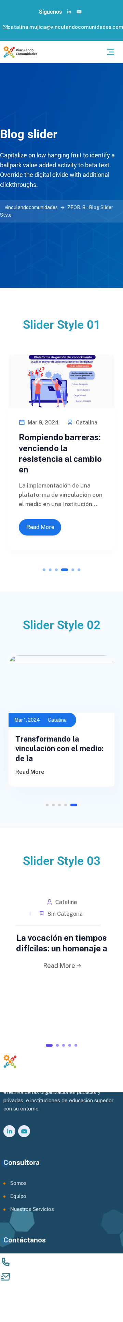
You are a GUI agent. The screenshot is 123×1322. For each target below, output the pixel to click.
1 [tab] (44, 569)
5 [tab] (72, 569)
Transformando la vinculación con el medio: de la (59, 748)
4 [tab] (65, 569)
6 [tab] (79, 569)
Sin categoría (64, 914)
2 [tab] (50, 569)
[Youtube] (79, 12)
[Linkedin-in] (69, 12)
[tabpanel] (61, 449)
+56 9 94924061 (36, 1263)
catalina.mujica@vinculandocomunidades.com (69, 1278)
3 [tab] (56, 569)
